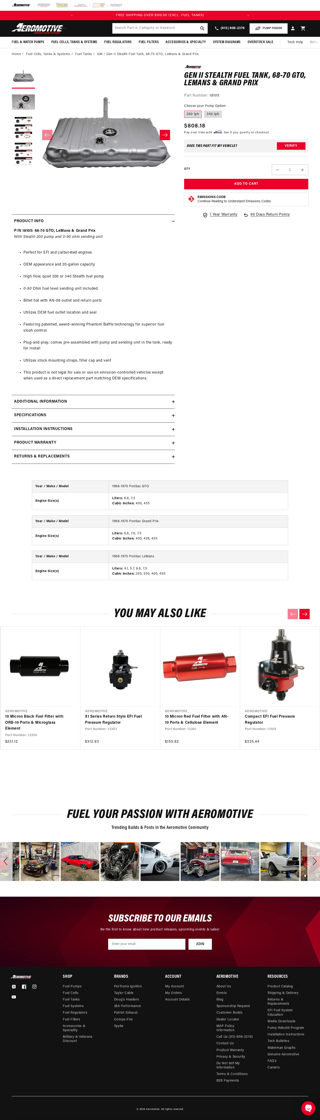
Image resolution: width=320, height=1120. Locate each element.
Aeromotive (153, 1109)
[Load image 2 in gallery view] (23, 102)
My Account (174, 986)
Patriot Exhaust (126, 1013)
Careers (274, 1067)
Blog (219, 999)
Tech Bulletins (278, 1041)
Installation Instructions (286, 1034)
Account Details (177, 999)
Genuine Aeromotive (283, 1054)
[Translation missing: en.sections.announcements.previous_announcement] (71, 15)
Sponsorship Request (233, 1006)
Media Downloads (282, 1021)
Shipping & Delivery (283, 993)
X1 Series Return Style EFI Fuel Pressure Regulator (113, 720)
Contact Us (225, 1043)
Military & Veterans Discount (77, 1039)
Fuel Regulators (75, 1013)
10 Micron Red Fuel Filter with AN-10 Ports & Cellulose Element (196, 720)
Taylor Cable (124, 993)
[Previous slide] (293, 614)
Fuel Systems (73, 1006)
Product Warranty (230, 1050)
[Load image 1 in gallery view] (23, 77)
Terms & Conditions (232, 1074)
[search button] (202, 28)
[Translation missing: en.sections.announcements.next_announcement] (248, 15)
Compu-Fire (123, 1019)
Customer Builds (229, 1013)
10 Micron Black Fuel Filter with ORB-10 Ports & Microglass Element (34, 722)
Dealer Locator (227, 1019)
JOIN (200, 944)
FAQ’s (272, 1061)
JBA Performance (127, 1006)
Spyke (118, 1026)
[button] (303, 28)
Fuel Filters (71, 1019)
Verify (291, 146)
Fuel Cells (70, 993)
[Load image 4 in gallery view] (23, 154)
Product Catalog (280, 986)
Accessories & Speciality (74, 1028)
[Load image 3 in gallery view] (23, 128)
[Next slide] (304, 614)
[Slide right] (165, 135)
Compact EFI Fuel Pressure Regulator (270, 720)
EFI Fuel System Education (280, 1012)
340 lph (213, 114)
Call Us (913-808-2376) (234, 1037)
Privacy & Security (230, 1057)
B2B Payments (227, 1081)
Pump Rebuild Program (286, 1028)
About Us (223, 986)
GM (99, 54)
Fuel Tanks (83, 54)
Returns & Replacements (278, 1002)
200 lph (193, 114)
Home (16, 54)
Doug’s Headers (126, 999)
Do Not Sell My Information (228, 1065)
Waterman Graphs (282, 1048)
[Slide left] (47, 135)
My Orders (173, 993)
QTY (187, 169)
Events (221, 993)
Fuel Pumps (72, 986)
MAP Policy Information (225, 1028)
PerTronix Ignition (128, 986)
